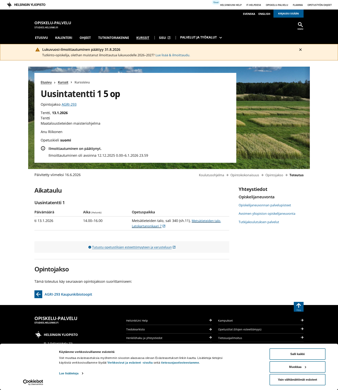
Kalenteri (63, 38)
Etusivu (41, 38)
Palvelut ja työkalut (198, 37)
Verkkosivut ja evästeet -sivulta (130, 362)
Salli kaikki (297, 354)
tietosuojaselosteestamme (180, 362)
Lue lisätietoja (68, 373)
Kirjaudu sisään (288, 13)
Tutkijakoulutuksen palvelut (259, 222)
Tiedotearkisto (135, 329)
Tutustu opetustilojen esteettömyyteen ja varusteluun (134, 247)
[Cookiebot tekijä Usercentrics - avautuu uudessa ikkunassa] (33, 382)
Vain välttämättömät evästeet (297, 379)
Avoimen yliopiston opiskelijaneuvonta (267, 213)
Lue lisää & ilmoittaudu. (173, 55)
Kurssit (142, 38)
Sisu (165, 38)
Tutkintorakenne (113, 38)
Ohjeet (85, 38)
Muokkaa (295, 367)
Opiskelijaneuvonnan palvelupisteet (265, 205)
